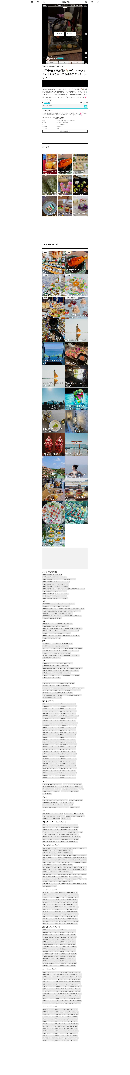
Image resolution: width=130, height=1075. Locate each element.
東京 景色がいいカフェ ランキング (50, 930)
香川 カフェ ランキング (72, 916)
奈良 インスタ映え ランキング (64, 869)
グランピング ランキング (63, 807)
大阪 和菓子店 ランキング (48, 623)
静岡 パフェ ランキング (60, 1021)
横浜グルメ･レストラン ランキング (51, 734)
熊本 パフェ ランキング (73, 1038)
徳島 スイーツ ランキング (48, 998)
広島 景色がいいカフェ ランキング (68, 953)
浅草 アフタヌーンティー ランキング (69, 829)
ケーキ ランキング (67, 784)
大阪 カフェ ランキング (60, 892)
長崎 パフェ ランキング (61, 1038)
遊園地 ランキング (61, 816)
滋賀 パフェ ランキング (72, 1028)
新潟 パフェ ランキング (48, 1026)
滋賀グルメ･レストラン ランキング (68, 756)
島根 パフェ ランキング (48, 1033)
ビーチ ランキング (47, 818)
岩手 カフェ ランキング (72, 899)
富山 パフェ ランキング (72, 1026)
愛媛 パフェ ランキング (60, 1035)
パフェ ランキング (58, 784)
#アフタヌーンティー (52, 5)
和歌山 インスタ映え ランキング (50, 871)
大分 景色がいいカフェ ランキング (67, 965)
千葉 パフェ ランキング (60, 1019)
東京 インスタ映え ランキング (49, 848)
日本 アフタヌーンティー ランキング (64, 663)
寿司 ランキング (46, 789)
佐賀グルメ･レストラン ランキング (51, 777)
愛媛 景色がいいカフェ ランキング (50, 960)
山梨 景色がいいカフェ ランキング (68, 946)
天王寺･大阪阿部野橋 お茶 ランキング (76, 588)
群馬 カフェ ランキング (72, 902)
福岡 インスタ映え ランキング (65, 850)
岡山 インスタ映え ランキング (49, 874)
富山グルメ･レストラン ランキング (51, 751)
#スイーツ (86, 5)
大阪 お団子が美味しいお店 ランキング (51, 638)
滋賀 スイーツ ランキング (74, 991)
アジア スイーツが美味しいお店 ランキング (74, 688)
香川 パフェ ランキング (72, 1033)
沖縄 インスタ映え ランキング (49, 852)
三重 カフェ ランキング (72, 904)
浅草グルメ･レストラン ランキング (51, 708)
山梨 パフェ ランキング (73, 1023)
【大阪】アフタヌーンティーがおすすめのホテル (54, 832)
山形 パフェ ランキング (60, 1016)
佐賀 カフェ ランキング (60, 923)
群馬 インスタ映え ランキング (64, 860)
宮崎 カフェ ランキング (72, 923)
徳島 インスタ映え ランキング (49, 879)
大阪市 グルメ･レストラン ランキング (72, 611)
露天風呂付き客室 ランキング (75, 800)
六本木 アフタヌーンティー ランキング (69, 827)
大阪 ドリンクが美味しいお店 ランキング (52, 630)
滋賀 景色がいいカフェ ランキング (67, 951)
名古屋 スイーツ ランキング (49, 974)
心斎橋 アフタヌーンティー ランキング (51, 834)
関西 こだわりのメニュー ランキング (62, 653)
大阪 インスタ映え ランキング (64, 848)
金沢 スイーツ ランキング (61, 988)
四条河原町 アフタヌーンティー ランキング (70, 836)
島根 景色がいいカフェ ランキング (67, 956)
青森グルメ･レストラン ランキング (51, 727)
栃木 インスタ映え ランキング (79, 860)
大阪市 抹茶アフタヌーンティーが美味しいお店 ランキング (56, 606)
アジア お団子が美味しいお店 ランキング (52, 697)
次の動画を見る (71, 33)
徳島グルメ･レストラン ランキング (69, 768)
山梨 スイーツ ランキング (75, 986)
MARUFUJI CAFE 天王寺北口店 (54, 66)
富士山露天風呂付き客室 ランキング (51, 802)
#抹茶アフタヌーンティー (64, 5)
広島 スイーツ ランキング (62, 993)
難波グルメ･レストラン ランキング (51, 713)
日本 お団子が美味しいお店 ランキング (51, 677)
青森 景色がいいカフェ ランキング (68, 937)
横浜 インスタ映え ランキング (79, 857)
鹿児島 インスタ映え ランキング (50, 881)
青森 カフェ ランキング (61, 897)
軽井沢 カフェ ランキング (60, 906)
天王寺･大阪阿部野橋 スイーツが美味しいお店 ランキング (56, 584)
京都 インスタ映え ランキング (79, 848)
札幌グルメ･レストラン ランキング (69, 725)
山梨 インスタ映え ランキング (65, 864)
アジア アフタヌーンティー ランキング (65, 683)
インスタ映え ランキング (57, 813)
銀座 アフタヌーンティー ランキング (51, 827)
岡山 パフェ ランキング (73, 1030)
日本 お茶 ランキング (47, 673)
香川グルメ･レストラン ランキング (51, 765)
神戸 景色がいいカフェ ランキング (67, 949)
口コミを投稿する (66, 131)
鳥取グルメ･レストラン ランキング (68, 763)
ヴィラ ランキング (68, 804)
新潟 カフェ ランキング (48, 909)
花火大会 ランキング (65, 818)
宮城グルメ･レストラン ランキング (51, 730)
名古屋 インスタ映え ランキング (50, 850)
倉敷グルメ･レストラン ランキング (68, 761)
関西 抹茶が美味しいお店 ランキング (71, 655)
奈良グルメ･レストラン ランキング (51, 756)
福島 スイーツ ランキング (75, 976)
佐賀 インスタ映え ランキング (79, 883)
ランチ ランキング (47, 793)
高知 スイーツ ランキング (74, 998)
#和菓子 (45, 5)
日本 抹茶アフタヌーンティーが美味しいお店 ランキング (55, 665)
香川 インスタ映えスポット (49, 876)
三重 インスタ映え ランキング (64, 862)
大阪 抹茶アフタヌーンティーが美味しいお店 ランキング (55, 626)
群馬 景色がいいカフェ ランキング (50, 941)
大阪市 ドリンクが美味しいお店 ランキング (52, 611)
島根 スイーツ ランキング (48, 995)
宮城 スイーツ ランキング (48, 979)
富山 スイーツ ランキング (74, 988)
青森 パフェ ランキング (61, 1014)
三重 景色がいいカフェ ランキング (50, 944)
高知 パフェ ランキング (72, 1035)
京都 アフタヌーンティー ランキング (51, 836)
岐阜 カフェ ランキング (48, 906)
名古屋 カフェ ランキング (48, 895)
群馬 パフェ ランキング (72, 1019)
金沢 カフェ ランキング (60, 909)
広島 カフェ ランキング (61, 914)
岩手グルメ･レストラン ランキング (51, 732)
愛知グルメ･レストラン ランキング (70, 715)
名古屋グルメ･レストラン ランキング (51, 718)
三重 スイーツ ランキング (74, 984)
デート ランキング (65, 791)
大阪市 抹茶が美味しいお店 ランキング (72, 615)
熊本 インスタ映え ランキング (49, 883)
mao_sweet (53, 58)
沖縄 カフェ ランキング (73, 895)
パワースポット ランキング (49, 816)
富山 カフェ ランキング (72, 909)
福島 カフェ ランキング (73, 897)
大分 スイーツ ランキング (48, 1003)
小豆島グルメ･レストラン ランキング (51, 768)
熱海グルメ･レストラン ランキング (68, 739)
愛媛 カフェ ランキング (60, 918)
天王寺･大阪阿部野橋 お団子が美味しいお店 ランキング (55, 598)
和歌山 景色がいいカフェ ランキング (51, 953)
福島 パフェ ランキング (73, 1014)
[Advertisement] (65, 83)
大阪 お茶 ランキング (47, 633)
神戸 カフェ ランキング (48, 911)
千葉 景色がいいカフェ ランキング (67, 939)
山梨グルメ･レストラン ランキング (51, 746)
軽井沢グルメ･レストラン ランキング (68, 744)
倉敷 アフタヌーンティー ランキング (69, 841)
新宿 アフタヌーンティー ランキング (69, 825)
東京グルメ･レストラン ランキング (51, 704)
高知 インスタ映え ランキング (79, 879)
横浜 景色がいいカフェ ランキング (50, 939)
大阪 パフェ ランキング (60, 1009)
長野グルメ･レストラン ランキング (51, 744)
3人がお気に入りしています (52, 56)
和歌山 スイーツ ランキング (49, 993)
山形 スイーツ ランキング (61, 979)
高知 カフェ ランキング (72, 918)
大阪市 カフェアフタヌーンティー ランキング (53, 608)
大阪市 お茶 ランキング (48, 613)
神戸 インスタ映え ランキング (49, 869)
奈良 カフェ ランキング (60, 911)
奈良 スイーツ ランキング (61, 991)
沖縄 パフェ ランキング (73, 1011)
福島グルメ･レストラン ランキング (68, 727)
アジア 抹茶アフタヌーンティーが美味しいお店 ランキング (56, 685)
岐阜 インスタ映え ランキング (79, 862)
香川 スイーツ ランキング (74, 995)
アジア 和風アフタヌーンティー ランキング (52, 695)
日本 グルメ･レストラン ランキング (71, 670)
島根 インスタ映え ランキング (64, 874)
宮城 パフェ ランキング (48, 1016)
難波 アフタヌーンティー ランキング (70, 834)
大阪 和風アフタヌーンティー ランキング (52, 635)
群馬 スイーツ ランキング (74, 981)
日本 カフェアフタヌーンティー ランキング (52, 668)
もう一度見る (59, 33)
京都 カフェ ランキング (72, 892)
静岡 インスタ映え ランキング (49, 862)
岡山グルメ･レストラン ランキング (51, 761)
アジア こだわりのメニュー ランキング (63, 692)
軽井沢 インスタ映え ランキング (50, 864)
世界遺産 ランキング (70, 816)
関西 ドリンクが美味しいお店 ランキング (52, 650)
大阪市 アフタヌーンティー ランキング (65, 603)
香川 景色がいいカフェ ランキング (50, 958)
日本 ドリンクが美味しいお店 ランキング (52, 670)
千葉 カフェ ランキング (60, 902)
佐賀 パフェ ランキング (60, 1040)
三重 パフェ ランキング (72, 1021)
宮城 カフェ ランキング (48, 899)
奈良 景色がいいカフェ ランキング (50, 951)
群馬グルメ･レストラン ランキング (51, 737)
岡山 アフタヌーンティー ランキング (51, 841)
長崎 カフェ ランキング (61, 921)
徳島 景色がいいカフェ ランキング (67, 958)
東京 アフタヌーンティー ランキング (51, 825)
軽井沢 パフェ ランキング (60, 1023)
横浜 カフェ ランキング (48, 902)
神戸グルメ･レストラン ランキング (51, 753)
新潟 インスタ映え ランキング (49, 867)
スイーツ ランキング (47, 784)
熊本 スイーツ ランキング (75, 1000)
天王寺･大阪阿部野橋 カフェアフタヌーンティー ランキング (56, 581)
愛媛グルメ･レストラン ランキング (51, 770)
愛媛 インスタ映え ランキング (64, 879)
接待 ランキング (74, 791)
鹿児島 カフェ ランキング (48, 921)
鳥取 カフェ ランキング (60, 916)
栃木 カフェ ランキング (48, 904)
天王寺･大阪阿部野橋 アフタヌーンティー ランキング (55, 577)
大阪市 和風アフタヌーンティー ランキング (52, 615)
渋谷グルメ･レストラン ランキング (69, 706)
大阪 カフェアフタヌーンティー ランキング (52, 628)
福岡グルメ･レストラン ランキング (69, 718)
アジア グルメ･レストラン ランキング (72, 690)
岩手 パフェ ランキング (72, 1016)
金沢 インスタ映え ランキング (64, 867)
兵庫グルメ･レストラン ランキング (68, 751)
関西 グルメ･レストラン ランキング (71, 650)
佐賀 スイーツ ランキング (61, 1003)
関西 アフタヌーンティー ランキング (64, 643)
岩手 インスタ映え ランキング (64, 857)
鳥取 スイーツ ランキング (61, 995)
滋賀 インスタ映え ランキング (79, 869)
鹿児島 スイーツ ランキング (49, 1000)
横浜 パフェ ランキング (48, 1019)
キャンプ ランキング (74, 807)
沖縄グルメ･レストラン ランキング (51, 720)
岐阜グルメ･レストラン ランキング (68, 742)
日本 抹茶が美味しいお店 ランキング (71, 675)
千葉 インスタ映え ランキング (49, 860)
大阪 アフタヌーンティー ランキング (64, 623)
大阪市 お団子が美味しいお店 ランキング (52, 618)
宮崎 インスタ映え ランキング (49, 886)
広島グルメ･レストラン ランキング (69, 758)
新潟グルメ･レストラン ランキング (68, 746)
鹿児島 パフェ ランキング (48, 1038)
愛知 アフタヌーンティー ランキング (51, 839)
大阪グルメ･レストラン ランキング (68, 708)
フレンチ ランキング (78, 789)
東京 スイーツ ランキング (48, 972)
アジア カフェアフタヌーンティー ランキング (53, 688)
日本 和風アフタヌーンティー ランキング (52, 675)
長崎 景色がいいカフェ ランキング (68, 963)
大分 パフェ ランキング (48, 1040)
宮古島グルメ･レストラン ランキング (69, 723)
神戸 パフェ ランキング (48, 1028)
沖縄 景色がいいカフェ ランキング (67, 934)
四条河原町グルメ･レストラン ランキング (52, 715)
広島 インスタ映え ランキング (65, 871)
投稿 (86, 106)
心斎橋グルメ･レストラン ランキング (68, 711)
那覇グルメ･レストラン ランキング (68, 720)
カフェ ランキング (47, 791)
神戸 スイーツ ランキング (48, 991)
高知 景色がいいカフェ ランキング (67, 960)
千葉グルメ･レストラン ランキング (68, 734)
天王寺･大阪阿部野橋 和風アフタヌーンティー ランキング (56, 593)
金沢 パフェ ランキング (60, 1026)
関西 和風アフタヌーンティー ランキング (52, 655)
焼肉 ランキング (78, 786)
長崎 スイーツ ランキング (62, 1000)
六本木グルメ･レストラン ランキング (51, 706)
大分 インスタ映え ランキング (64, 883)
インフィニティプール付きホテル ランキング (53, 804)
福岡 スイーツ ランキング (62, 974)
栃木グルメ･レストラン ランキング (68, 737)
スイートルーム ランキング (49, 800)
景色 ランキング (56, 791)
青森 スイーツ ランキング (62, 976)
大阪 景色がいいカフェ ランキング (67, 930)
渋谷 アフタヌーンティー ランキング (51, 829)
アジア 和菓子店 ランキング (49, 683)
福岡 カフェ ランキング (61, 895)
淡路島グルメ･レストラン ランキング (68, 753)
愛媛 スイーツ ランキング (61, 998)
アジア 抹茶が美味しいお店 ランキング (72, 695)
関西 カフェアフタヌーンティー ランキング (52, 648)
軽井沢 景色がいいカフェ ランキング (51, 946)
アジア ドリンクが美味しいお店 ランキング (52, 690)
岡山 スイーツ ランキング (75, 993)
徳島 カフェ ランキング (48, 918)
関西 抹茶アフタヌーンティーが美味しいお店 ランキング (55, 646)
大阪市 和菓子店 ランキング (49, 603)
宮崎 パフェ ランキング (72, 1040)
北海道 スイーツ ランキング (49, 976)
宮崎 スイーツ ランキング (74, 1003)
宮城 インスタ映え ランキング (79, 855)
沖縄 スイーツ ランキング (75, 974)
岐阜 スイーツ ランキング (48, 986)
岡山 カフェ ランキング (73, 914)
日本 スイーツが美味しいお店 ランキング (73, 668)
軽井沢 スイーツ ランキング (62, 986)
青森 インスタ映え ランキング (49, 855)
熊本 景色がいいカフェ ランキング (50, 965)
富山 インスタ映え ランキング (79, 867)
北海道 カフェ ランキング (48, 897)
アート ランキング (68, 813)
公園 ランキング (56, 818)
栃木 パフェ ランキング (48, 1021)
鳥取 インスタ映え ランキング (79, 874)
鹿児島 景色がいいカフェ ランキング (51, 963)
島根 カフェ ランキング (48, 916)
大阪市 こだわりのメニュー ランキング (63, 613)
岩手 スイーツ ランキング (74, 979)
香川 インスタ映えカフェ (62, 876)
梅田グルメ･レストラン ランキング (51, 711)
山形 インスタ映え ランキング (49, 857)
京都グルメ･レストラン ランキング (68, 713)
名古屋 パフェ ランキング (48, 1011)
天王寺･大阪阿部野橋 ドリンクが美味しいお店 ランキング (56, 586)
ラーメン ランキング (56, 789)
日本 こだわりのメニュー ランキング (62, 673)
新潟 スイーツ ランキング (48, 988)
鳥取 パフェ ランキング (60, 1033)
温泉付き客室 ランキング (62, 800)
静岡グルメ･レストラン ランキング (51, 739)
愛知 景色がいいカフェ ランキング (67, 932)
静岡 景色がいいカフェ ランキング (67, 941)
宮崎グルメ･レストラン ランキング (68, 777)
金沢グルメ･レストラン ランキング (68, 749)
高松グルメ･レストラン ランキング (68, 765)
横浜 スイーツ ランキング (48, 981)
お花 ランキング (80, 816)
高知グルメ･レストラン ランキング (68, 770)
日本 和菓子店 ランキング (48, 663)
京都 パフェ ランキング (72, 1009)
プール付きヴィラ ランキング (49, 807)
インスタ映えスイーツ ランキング (50, 786)
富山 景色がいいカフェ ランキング (50, 949)
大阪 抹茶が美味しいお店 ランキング (71, 635)
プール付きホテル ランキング (67, 802)
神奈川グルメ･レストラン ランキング (68, 732)
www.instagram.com (50, 100)
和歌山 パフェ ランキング (48, 1030)
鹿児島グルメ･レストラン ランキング (51, 773)
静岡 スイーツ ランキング (61, 984)
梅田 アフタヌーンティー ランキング (74, 832)
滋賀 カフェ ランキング (72, 911)
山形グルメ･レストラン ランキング (68, 730)
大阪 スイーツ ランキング (61, 972)
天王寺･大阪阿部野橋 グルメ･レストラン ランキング (54, 588)
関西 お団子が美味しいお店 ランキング (51, 657)
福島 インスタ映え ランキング (64, 855)
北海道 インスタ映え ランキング (65, 852)
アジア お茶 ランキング (48, 692)
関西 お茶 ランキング (47, 653)
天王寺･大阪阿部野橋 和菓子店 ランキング (52, 574)
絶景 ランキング (46, 813)
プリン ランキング (77, 784)
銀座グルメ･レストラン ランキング (68, 704)
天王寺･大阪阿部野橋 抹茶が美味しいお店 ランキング (55, 596)
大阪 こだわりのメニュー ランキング (62, 633)
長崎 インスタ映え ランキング (65, 881)
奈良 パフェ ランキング (60, 1028)
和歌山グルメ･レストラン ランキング (51, 758)
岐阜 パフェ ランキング (48, 1023)
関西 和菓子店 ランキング (48, 643)
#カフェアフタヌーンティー (77, 5)
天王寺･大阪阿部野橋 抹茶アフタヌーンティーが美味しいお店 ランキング (59, 579)
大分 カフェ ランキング (48, 923)
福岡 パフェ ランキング (61, 1011)
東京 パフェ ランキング (48, 1009)
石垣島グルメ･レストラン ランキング (51, 723)
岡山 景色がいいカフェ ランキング (50, 956)
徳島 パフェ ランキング (48, 1035)
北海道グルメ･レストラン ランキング (51, 725)
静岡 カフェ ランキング (60, 904)
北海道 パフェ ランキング (48, 1014)
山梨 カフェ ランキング (73, 906)
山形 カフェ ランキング (60, 899)
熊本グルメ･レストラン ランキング (51, 775)
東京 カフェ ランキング (48, 892)
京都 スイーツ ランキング (74, 972)
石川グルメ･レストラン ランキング (51, 749)
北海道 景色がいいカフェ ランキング (51, 937)
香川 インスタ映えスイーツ (75, 876)
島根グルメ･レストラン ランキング (51, 763)
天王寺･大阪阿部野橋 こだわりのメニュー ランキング (55, 591)
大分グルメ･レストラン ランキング (68, 775)
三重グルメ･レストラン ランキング (51, 742)
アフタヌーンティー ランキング (67, 786)
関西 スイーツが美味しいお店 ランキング (73, 648)
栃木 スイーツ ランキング (48, 984)
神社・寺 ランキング (78, 813)
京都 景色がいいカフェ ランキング (50, 932)
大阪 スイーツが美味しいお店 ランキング (73, 628)
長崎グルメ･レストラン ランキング (69, 773)
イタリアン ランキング (67, 789)
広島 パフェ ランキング (61, 1030)
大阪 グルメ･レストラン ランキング (71, 630)
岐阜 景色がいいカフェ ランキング (67, 944)
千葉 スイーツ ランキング (61, 981)
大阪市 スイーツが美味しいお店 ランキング (74, 608)
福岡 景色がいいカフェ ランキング (50, 934)
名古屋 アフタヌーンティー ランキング (69, 839)
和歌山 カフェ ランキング (48, 914)
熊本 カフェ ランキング (73, 921)
